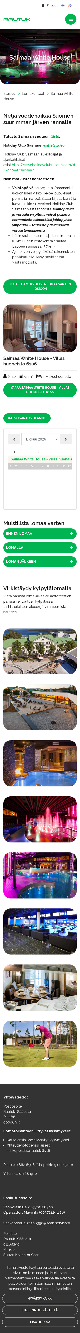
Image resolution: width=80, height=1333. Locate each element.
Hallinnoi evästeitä (40, 1310)
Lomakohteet (33, 93)
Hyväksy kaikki (40, 1298)
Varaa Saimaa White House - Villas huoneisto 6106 (40, 390)
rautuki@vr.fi (40, 1151)
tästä (54, 136)
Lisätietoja (40, 1322)
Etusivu (9, 93)
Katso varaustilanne (27, 418)
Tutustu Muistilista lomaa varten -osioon (40, 286)
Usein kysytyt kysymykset (48, 1140)
